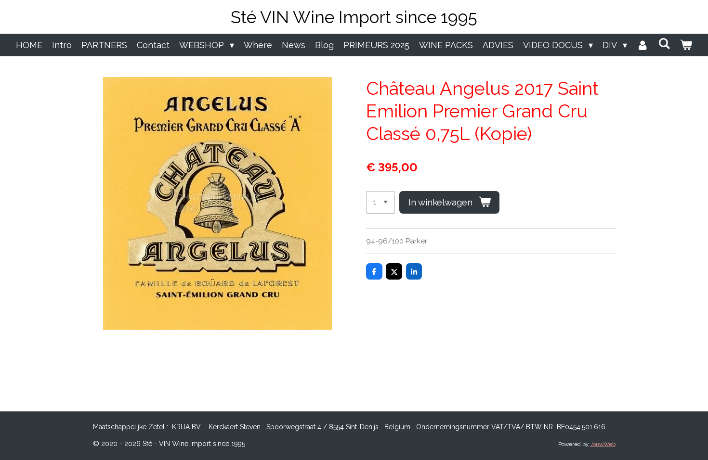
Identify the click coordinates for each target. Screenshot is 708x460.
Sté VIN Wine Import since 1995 (354, 17)
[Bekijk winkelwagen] (686, 45)
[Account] (643, 45)
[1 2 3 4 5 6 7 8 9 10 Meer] (380, 202)
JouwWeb (603, 444)
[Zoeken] (664, 43)
